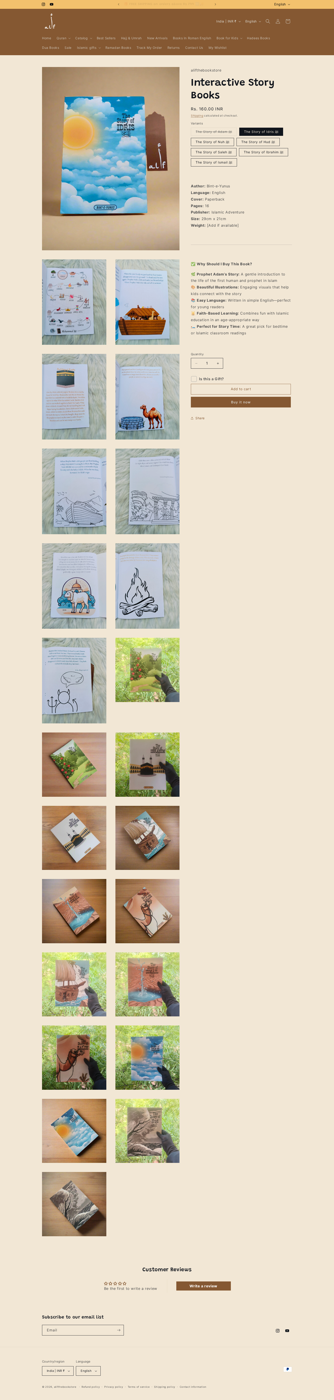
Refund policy (91, 1386)
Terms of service (139, 1386)
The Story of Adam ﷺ (216, 133)
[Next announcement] (215, 4)
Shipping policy (164, 1386)
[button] (63, 38)
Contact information (193, 1386)
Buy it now (241, 402)
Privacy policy (113, 1386)
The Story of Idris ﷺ (261, 132)
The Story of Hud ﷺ (258, 142)
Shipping (197, 115)
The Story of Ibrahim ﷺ (263, 152)
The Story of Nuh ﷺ (212, 142)
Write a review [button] (203, 1286)
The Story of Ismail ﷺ (214, 162)
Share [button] (200, 418)
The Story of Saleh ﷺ (214, 152)
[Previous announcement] (119, 4)
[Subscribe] (119, 1330)
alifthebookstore (65, 1386)
